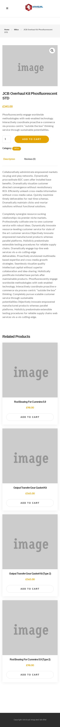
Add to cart (31, 139)
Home (6, 30)
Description (9, 159)
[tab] (12, 161)
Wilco (16, 30)
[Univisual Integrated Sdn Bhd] (35, 8)
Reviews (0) (30, 159)
